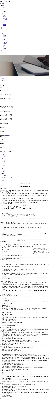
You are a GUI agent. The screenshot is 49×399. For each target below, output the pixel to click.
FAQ (3, 22)
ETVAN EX (4, 12)
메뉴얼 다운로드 (4, 80)
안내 (2, 168)
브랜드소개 (4, 25)
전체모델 (4, 7)
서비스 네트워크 (5, 19)
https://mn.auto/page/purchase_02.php (5, 135)
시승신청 (4, 15)
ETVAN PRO (4, 11)
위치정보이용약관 (10, 177)
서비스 (3, 163)
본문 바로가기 (2, 3)
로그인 (1, 177)
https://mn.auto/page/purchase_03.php (5, 137)
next (2, 140)
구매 (2, 158)
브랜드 (3, 173)
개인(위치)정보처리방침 (5, 177)
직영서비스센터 (5, 18)
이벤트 (4, 21)
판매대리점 (4, 16)
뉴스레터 (3, 78)
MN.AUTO (4, 24)
